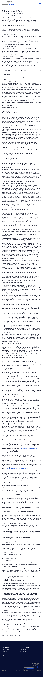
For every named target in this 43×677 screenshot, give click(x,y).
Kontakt (5, 659)
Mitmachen (6, 649)
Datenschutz (38, 674)
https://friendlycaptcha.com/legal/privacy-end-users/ (17, 468)
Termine (5, 653)
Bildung (5, 655)
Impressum (32, 674)
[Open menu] (40, 3)
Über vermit (6, 651)
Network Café (23, 651)
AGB (27, 674)
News (4, 657)
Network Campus (24, 649)
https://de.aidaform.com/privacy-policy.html (29, 448)
